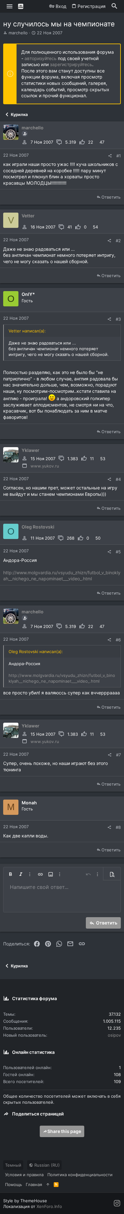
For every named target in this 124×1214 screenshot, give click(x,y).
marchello (18, 32)
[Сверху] (48, 1184)
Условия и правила (24, 1174)
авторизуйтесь (40, 58)
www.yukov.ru (45, 465)
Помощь (13, 1184)
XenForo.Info (49, 1206)
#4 (118, 479)
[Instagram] (117, 1203)
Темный (13, 1165)
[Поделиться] (110, 156)
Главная (34, 1184)
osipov (114, 1035)
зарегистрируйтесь (71, 64)
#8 (118, 827)
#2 (118, 240)
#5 (118, 551)
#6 (118, 639)
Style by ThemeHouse (25, 1200)
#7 (118, 754)
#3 (118, 319)
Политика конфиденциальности (80, 1174)
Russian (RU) (46, 1165)
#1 (118, 155)
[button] (9, 6)
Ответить (111, 197)
